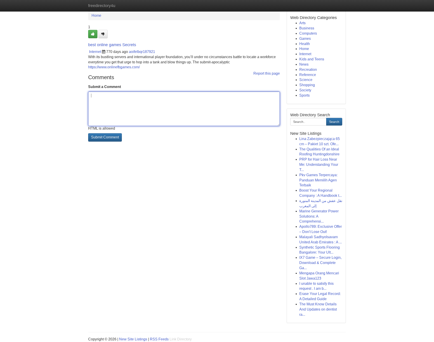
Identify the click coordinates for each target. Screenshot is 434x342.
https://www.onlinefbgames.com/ (114, 67)
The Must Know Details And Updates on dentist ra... (318, 309)
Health (304, 44)
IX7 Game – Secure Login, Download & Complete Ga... (320, 263)
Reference (307, 75)
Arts (302, 23)
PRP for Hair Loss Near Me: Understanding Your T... (318, 164)
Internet (95, 52)
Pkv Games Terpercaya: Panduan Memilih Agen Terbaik (318, 180)
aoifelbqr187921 (142, 52)
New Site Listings (133, 339)
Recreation (308, 69)
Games (305, 38)
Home (96, 15)
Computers (308, 33)
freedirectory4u (101, 5)
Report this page (266, 73)
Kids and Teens (311, 59)
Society (305, 90)
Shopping (307, 85)
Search (334, 122)
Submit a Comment (104, 87)
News (304, 64)
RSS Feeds (159, 339)
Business (306, 28)
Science (305, 80)
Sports (304, 95)
